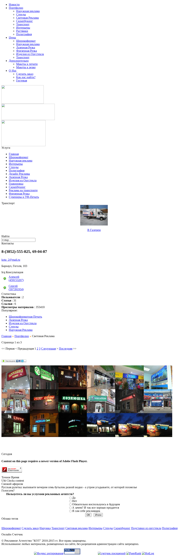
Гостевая (21, 80)
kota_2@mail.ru (10, 259)
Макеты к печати (27, 64)
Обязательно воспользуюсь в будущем (96, 504)
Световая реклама (76, 528)
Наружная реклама (28, 11)
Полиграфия (24, 34)
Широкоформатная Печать (25, 316)
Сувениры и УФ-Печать (24, 196)
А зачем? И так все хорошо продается (95, 507)
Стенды (21, 14)
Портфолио (22, 336)
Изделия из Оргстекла (30, 54)
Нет (74, 501)
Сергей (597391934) (16, 287)
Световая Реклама (27, 17)
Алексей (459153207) (16, 278)
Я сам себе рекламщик (86, 510)
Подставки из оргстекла (146, 528)
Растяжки (22, 30)
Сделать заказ (24, 73)
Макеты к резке (26, 67)
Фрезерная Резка (26, 50)
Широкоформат (26, 40)
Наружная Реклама (20, 329)
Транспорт (22, 24)
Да (73, 497)
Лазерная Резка (25, 47)
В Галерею (94, 230)
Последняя (65, 348)
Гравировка (16, 183)
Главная (14, 154)
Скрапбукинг (24, 21)
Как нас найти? (25, 77)
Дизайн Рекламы (19, 173)
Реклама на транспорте (23, 190)
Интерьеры (23, 27)
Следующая (48, 348)
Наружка (45, 528)
